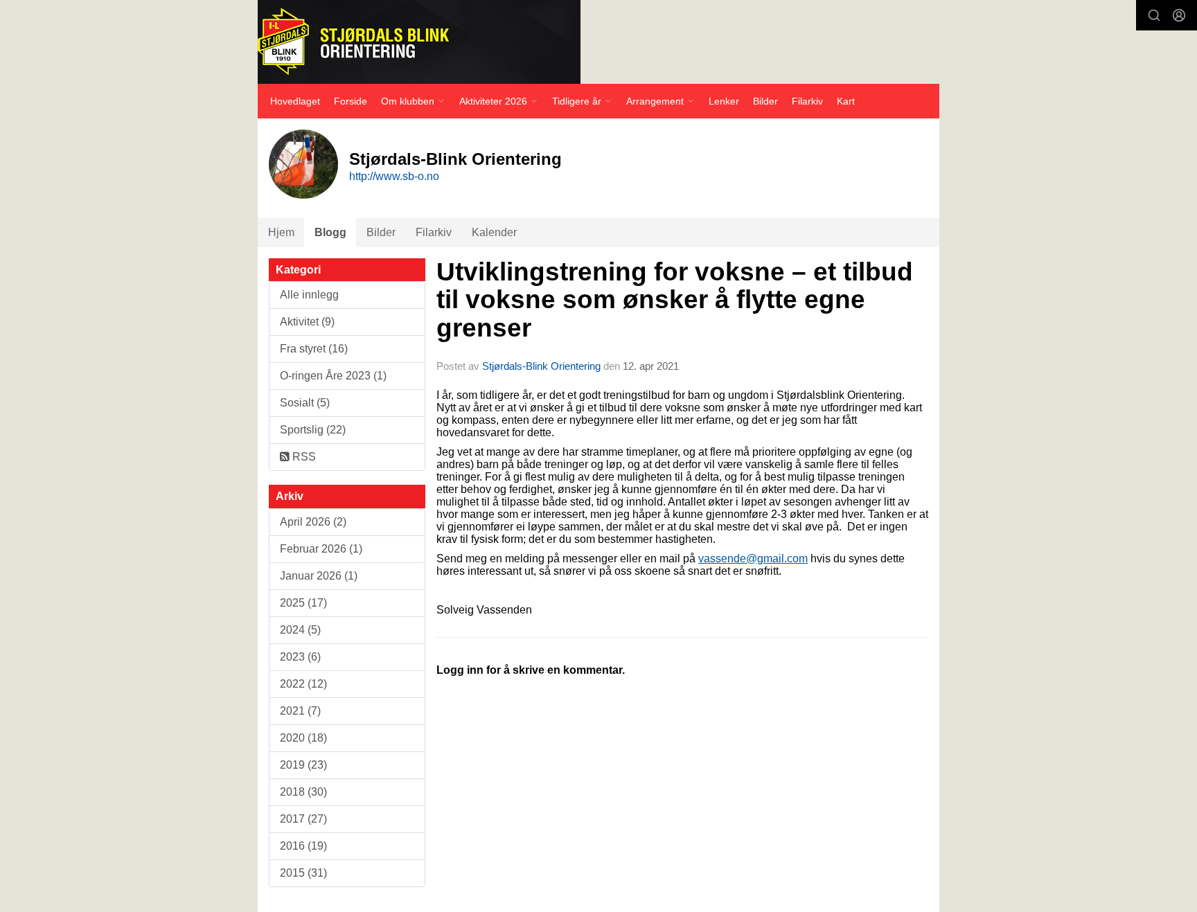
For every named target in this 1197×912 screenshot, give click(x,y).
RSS (303, 457)
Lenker (724, 101)
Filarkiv (807, 101)
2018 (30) (303, 792)
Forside (350, 101)
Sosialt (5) (305, 403)
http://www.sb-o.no (394, 176)
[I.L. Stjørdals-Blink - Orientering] (419, 42)
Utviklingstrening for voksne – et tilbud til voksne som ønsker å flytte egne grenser (674, 300)
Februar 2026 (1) (321, 549)
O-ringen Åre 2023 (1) (333, 376)
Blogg (330, 232)
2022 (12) (303, 684)
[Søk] (1154, 15)
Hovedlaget (295, 101)
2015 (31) (303, 873)
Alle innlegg (309, 295)
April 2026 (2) (313, 522)
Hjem (281, 232)
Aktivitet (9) (307, 322)
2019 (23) (303, 765)
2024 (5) (300, 630)
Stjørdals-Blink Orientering (541, 366)
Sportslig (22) (313, 430)
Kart (846, 101)
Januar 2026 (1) (318, 576)
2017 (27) (303, 819)
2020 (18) (303, 738)
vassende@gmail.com (753, 558)
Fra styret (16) (314, 349)
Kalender (494, 232)
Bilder (765, 101)
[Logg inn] (1179, 15)
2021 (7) (300, 711)
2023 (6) (300, 657)
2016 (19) (303, 846)
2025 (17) (303, 603)
